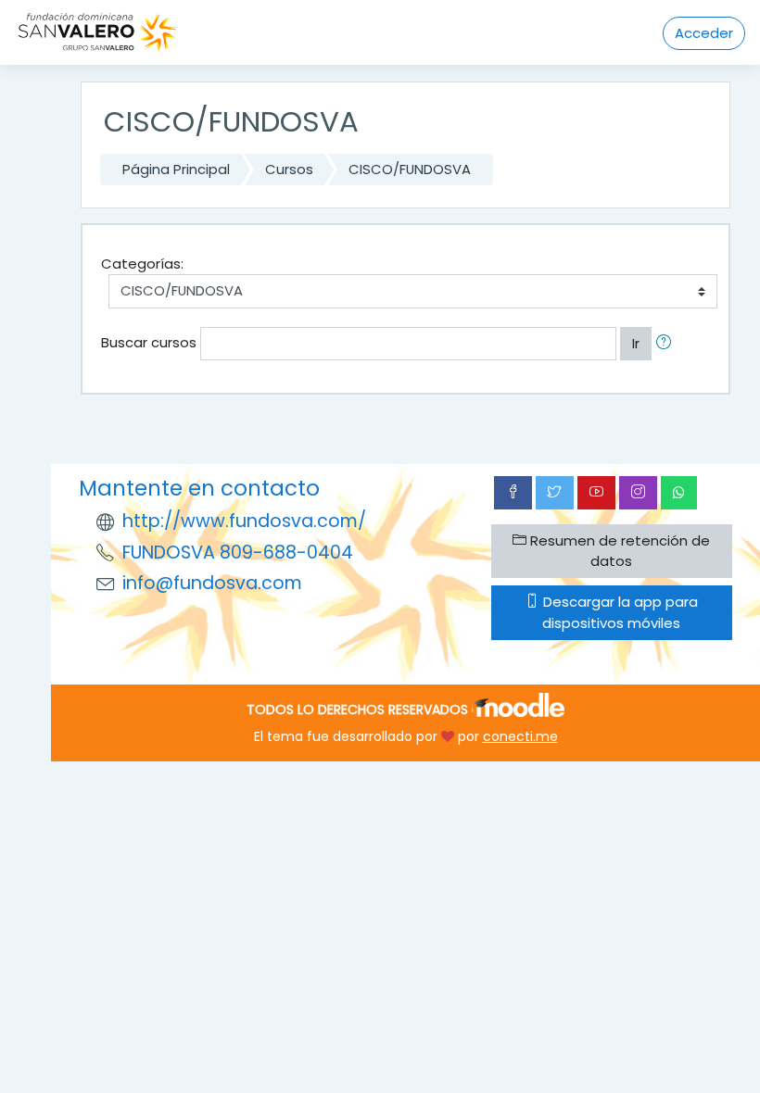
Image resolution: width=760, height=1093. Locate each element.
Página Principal (176, 169)
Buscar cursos (148, 342)
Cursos (289, 169)
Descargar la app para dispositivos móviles (618, 612)
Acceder (704, 33)
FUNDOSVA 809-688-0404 (237, 552)
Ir (636, 343)
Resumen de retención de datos (618, 551)
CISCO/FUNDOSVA (409, 169)
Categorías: (142, 263)
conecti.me (520, 736)
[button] (667, 344)
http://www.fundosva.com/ (244, 521)
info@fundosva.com (212, 583)
